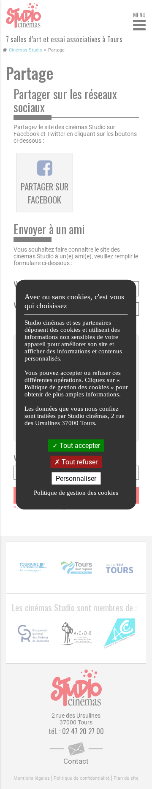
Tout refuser (79, 462)
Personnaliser (76, 478)
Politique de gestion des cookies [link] (76, 492)
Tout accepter (79, 445)
